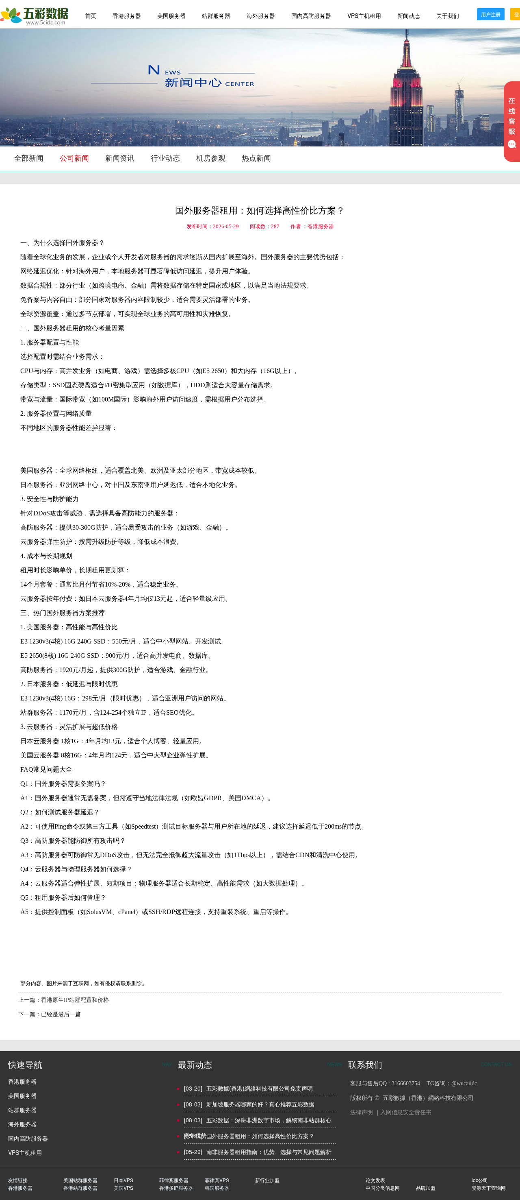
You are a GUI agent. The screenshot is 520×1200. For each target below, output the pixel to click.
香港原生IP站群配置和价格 (75, 1000)
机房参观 (210, 158)
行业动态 (165, 158)
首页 (90, 15)
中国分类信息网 (383, 1187)
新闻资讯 (119, 158)
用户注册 (490, 14)
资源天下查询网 (489, 1187)
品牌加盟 (426, 1187)
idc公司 (480, 1179)
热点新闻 (256, 158)
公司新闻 (74, 158)
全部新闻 (28, 158)
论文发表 (375, 1179)
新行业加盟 (267, 1179)
